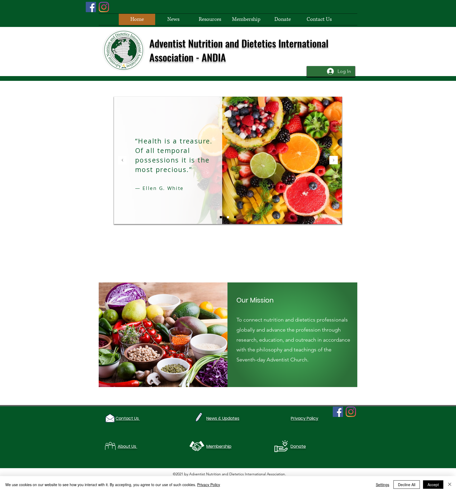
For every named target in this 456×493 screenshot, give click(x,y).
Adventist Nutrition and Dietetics (213, 43)
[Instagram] (104, 7)
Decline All (406, 484)
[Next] (333, 160)
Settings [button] (382, 484)
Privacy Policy (208, 484)
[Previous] (122, 160)
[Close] (449, 484)
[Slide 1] (228, 217)
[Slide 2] (235, 217)
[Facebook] (91, 7)
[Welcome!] (221, 217)
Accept (433, 484)
